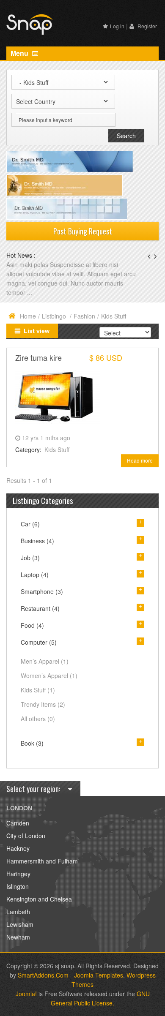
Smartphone (42, 591)
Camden (17, 823)
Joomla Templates (98, 975)
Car (30, 524)
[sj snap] (29, 23)
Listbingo (55, 316)
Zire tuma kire (38, 357)
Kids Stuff (56, 449)
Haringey (18, 873)
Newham (18, 937)
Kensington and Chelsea (39, 899)
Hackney (18, 848)
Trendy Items (43, 704)
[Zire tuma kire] (57, 396)
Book (32, 743)
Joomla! (26, 993)
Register (146, 26)
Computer (39, 642)
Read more (140, 460)
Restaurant (40, 608)
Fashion (84, 316)
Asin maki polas (28, 264)
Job (30, 557)
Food (32, 625)
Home (28, 316)
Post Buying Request (82, 231)
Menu (20, 53)
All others (38, 718)
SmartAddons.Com (43, 975)
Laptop (35, 574)
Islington (17, 886)
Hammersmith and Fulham (42, 861)
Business (37, 541)
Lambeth (18, 911)
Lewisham (19, 924)
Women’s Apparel (49, 675)
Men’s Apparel (45, 661)
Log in (117, 26)
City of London (25, 835)
